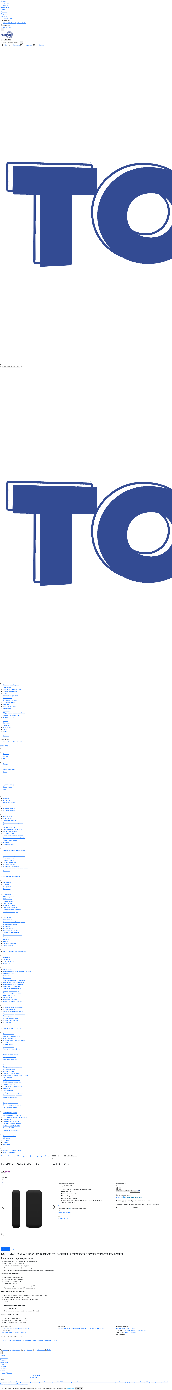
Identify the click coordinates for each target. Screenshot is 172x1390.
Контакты (4, 16)
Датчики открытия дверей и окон (13, 1007)
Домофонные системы (10, 700)
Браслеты (6, 939)
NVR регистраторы (9, 808)
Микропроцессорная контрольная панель (15, 869)
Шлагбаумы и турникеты (10, 695)
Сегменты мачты (8, 825)
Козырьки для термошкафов (11, 876)
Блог (4, 758)
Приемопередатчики (9, 827)
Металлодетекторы (9, 717)
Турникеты (6, 959)
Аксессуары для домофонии (11, 1049)
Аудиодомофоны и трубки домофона (14, 1040)
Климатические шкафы (10, 840)
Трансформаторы (8, 1090)
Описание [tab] (6, 1249)
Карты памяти (7, 818)
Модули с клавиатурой (10, 1059)
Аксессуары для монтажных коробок (14, 850)
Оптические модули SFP (10, 907)
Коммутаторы (7, 894)
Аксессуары (6, 963)
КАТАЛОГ (7, 40)
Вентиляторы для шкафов (11, 866)
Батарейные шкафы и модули (12, 1123)
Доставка (4, 12)
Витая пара (6, 1144)
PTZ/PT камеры (7, 800)
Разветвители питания (10, 831)
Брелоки (5, 941)
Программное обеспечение (11, 715)
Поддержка (6, 734)
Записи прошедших (9, 769)
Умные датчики (7, 969)
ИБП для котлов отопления (11, 1073)
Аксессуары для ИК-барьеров (12, 1028)
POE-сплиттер (7, 903)
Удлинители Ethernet (9, 905)
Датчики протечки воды (10, 1018)
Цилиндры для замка (9, 943)
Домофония (83, 1328)
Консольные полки (9, 858)
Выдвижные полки (9, 864)
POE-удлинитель (8, 901)
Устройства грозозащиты (10, 912)
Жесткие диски (7, 816)
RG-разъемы (6, 889)
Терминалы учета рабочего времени (14, 922)
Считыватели (7, 917)
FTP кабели (6, 1140)
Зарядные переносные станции (12, 1150)
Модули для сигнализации (11, 991)
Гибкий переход (8, 945)
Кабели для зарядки (9, 1152)
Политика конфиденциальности (47, 1340)
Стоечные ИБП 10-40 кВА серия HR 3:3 (15, 1117)
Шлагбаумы (6, 957)
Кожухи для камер (8, 833)
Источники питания (9, 702)
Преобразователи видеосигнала (12, 829)
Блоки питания (7, 1065)
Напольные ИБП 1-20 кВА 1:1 (12, 1115)
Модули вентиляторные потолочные (14, 856)
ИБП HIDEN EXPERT (10, 1113)
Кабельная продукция (9, 706)
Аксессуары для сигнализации (12, 1001)
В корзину (134, 1191)
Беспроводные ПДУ (9, 995)
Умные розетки (7, 997)
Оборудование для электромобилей (14, 713)
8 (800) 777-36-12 (6, 27)
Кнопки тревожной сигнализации (13, 982)
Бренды (5, 764)
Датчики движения (9, 1009)
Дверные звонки (8, 1044)
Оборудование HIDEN (10, 1097)
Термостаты (6, 871)
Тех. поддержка (7, 787)
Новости (5, 756)
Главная (3, 1)
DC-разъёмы (6, 884)
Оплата (3, 9)
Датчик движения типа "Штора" (13, 1011)
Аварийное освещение (10, 999)
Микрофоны (6, 842)
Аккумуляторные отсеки (10, 1103)
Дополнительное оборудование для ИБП (15, 1075)
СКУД (5, 693)
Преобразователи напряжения (12, 1082)
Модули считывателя (9, 1057)
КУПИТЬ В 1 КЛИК (122, 1191)
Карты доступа (7, 937)
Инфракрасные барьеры (10, 973)
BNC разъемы (7, 882)
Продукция (6, 725)
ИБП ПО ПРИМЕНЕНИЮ (11, 1130)
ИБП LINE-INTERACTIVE (11, 1126)
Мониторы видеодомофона (11, 1036)
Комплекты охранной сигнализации (14, 980)
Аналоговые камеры (9, 802)
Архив (5, 772)
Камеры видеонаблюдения (11, 685)
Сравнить (4, 1177)
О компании (5, 3)
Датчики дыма (7, 1016)
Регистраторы (7, 687)
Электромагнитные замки (11, 932)
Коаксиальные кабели (9, 1136)
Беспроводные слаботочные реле (13, 984)
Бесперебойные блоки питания (12, 1067)
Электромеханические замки (12, 930)
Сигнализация (7, 698)
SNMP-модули (7, 1077)
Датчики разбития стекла (10, 1020)
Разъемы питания (8, 844)
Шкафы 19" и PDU (8, 1128)
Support (5, 789)
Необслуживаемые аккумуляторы (13, 1093)
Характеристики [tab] (17, 1249)
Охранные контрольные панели (12, 993)
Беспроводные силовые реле (11, 986)
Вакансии (6, 754)
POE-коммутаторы (8, 897)
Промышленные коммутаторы (12, 909)
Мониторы (6, 711)
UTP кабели (6, 1138)
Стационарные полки (9, 862)
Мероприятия (5, 7)
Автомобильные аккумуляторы (12, 1095)
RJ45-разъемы (7, 886)
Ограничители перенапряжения (12, 1086)
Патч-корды (6, 1142)
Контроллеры (7, 926)
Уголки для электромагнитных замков (14, 951)
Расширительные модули (10, 1054)
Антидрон (6, 704)
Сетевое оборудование (10, 691)
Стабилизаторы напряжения (11, 1080)
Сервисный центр (8, 785)
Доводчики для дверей (10, 924)
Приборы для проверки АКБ (11, 1107)
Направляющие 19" (9, 860)
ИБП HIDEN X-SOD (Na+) (11, 1121)
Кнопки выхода (7, 920)
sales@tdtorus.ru (8, 18)
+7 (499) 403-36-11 (20, 23)
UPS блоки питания (9, 1069)
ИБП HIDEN (7, 1119)
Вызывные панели (8, 1034)
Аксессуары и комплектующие (12, 689)
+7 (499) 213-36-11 (9, 23)
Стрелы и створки (8, 961)
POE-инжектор (7, 899)
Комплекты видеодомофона (11, 1038)
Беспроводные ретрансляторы (12, 988)
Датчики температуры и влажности (14, 1014)
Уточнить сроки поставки (134, 1197)
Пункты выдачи (131, 1328)
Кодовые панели (8, 928)
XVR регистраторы (9, 810)
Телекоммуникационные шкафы (13, 835)
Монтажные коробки (9, 820)
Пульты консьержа (8, 1047)
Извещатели (6, 976)
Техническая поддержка (19, 1332)
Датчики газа (7, 1022)
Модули (5, 1042)
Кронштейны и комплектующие (13, 823)
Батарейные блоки (8, 1071)
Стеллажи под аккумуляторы (12, 1105)
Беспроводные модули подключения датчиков (17, 971)
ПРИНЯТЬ (78, 1388)
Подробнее (61, 1206)
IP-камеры (6, 798)
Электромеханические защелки (12, 935)
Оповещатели (7, 978)
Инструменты (7, 708)
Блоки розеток (7, 1088)
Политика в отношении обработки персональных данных (18, 1340)
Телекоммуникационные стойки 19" (14, 838)
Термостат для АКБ (9, 1084)
